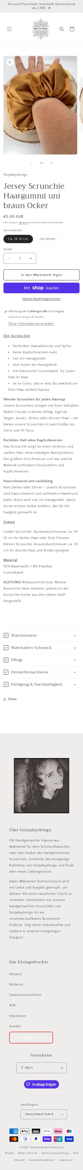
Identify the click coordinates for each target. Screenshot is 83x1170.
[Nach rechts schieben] (52, 163)
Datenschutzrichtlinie (25, 995)
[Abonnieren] (61, 1067)
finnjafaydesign (39, 1147)
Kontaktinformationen (42, 1160)
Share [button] (12, 699)
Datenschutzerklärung (55, 1153)
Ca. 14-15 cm (18, 239)
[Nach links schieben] (31, 163)
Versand (23, 222)
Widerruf (16, 984)
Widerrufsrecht (27, 1153)
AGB (12, 1005)
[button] (9, 29)
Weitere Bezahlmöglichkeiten (41, 298)
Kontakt (15, 1026)
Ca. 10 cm (50, 240)
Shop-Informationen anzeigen (31, 324)
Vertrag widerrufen (31, 1038)
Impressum (17, 1016)
